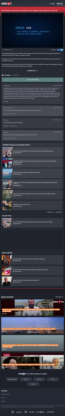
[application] (32, 208)
